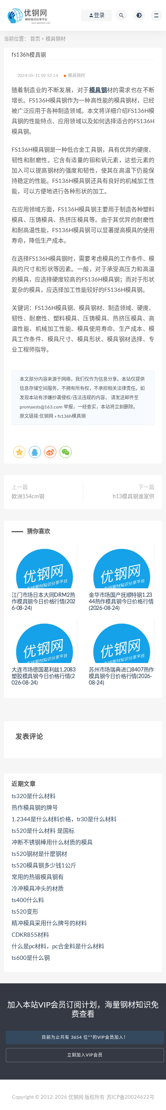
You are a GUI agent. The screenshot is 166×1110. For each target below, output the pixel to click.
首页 (35, 39)
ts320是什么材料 (34, 796)
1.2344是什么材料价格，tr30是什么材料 (64, 819)
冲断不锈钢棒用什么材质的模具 (52, 842)
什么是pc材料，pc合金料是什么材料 (58, 946)
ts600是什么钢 (31, 958)
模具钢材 (56, 39)
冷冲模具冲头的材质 (38, 889)
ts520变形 (25, 912)
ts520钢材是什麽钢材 (39, 854)
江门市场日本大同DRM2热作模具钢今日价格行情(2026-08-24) (43, 602)
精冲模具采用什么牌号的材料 (49, 923)
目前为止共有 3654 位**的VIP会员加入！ (85, 1037)
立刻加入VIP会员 (85, 1055)
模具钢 (98, 90)
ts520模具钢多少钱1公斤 (44, 866)
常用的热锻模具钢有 (38, 877)
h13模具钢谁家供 (133, 496)
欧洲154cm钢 (28, 496)
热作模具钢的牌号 (35, 808)
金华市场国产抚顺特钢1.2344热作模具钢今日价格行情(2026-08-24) (121, 602)
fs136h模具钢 (72, 416)
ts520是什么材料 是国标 (43, 831)
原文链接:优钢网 (36, 416)
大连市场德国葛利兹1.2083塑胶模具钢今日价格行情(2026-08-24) (44, 676)
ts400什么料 (28, 900)
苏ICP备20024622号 (130, 1097)
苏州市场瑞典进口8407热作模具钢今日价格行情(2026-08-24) (121, 676)
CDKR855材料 (30, 935)
